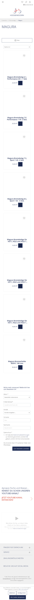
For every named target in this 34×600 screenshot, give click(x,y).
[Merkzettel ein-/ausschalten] (24, 55)
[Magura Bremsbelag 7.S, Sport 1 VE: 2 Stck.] (17, 145)
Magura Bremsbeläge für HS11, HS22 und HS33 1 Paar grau (17, 240)
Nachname (7, 425)
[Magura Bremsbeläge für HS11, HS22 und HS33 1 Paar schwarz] (17, 308)
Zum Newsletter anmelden (21, 448)
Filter (18, 40)
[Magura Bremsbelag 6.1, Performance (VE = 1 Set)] (17, 64)
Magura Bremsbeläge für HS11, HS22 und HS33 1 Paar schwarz (17, 322)
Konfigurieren (22, 593)
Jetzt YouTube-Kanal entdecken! (12, 498)
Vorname (6, 417)
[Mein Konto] (30, 2)
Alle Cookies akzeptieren (17, 597)
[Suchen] (26, 2)
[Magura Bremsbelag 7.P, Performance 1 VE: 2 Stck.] (17, 104)
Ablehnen (12, 593)
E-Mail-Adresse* (8, 402)
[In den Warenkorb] (20, 83)
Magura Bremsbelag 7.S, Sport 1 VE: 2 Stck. (17, 159)
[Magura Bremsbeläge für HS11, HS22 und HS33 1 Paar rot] (17, 267)
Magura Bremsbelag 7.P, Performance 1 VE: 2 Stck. (17, 119)
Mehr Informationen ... (24, 589)
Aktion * (6, 394)
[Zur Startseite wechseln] (17, 13)
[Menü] (3, 2)
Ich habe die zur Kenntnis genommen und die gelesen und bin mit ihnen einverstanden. (18, 437)
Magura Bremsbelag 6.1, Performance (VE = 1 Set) (17, 78)
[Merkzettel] (22, 2)
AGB (26, 437)
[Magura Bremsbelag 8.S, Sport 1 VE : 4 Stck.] (17, 186)
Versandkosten (7, 578)
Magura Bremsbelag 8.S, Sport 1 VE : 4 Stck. (17, 200)
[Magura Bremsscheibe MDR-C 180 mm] (17, 348)
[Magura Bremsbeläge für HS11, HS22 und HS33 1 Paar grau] (17, 226)
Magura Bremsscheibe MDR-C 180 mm (17, 362)
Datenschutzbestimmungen (21, 435)
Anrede (6, 409)
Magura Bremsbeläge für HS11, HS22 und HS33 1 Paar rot (17, 281)
